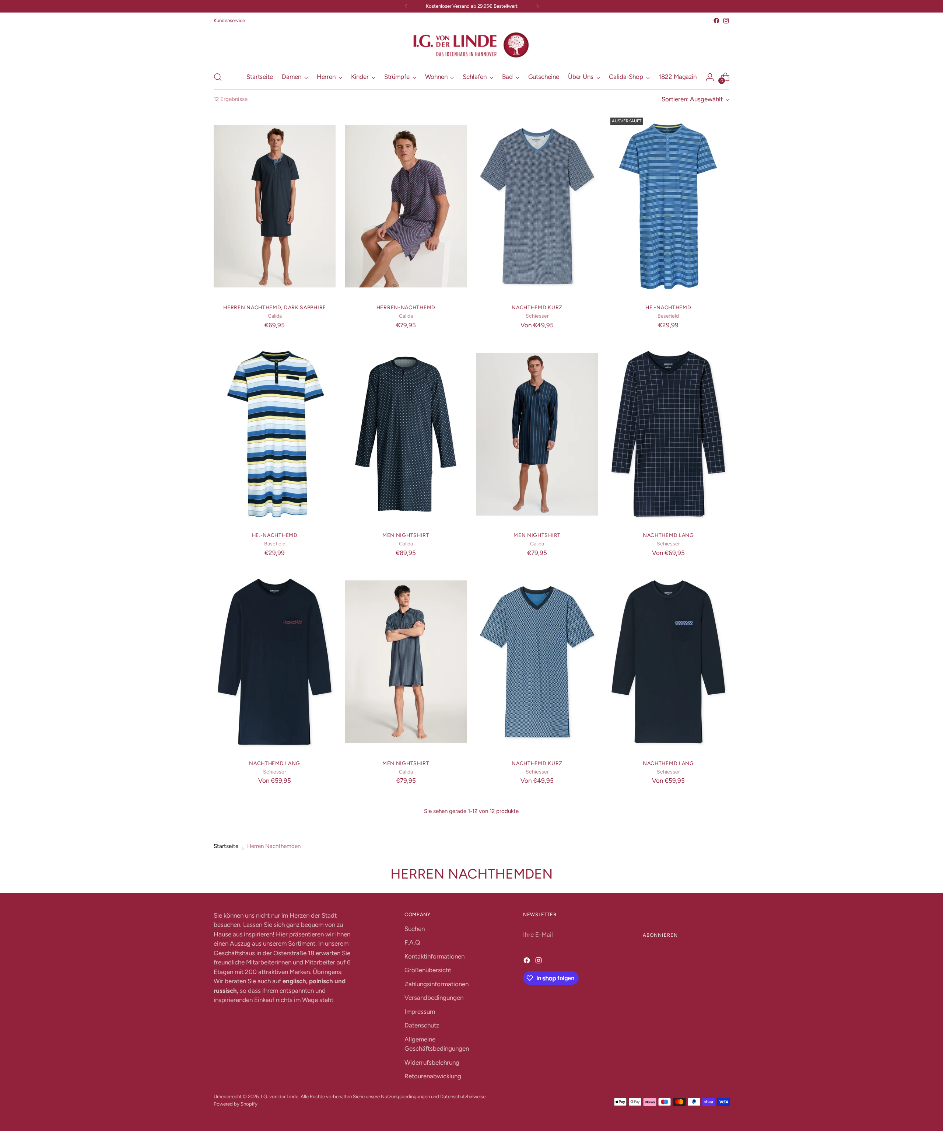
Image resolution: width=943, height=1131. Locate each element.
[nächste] (537, 6)
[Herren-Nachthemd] (406, 206)
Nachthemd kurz (537, 307)
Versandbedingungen (433, 997)
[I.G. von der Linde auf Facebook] (716, 20)
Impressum (419, 1011)
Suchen (414, 928)
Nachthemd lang (668, 535)
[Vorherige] (406, 6)
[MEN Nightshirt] (406, 434)
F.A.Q (412, 942)
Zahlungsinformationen (436, 984)
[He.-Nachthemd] (668, 206)
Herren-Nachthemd (405, 307)
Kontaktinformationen (434, 956)
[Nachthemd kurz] (537, 206)
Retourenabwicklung (432, 1076)
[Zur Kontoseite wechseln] (709, 77)
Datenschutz (421, 1025)
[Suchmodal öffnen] (217, 77)
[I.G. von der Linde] (471, 45)
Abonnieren (660, 935)
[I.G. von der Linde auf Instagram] (726, 20)
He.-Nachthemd (668, 307)
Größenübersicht (427, 970)
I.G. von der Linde (279, 1096)
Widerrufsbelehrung (431, 1062)
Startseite (226, 846)
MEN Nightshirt (406, 535)
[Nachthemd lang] (668, 434)
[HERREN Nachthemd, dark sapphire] (275, 206)
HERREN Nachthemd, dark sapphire (274, 307)
